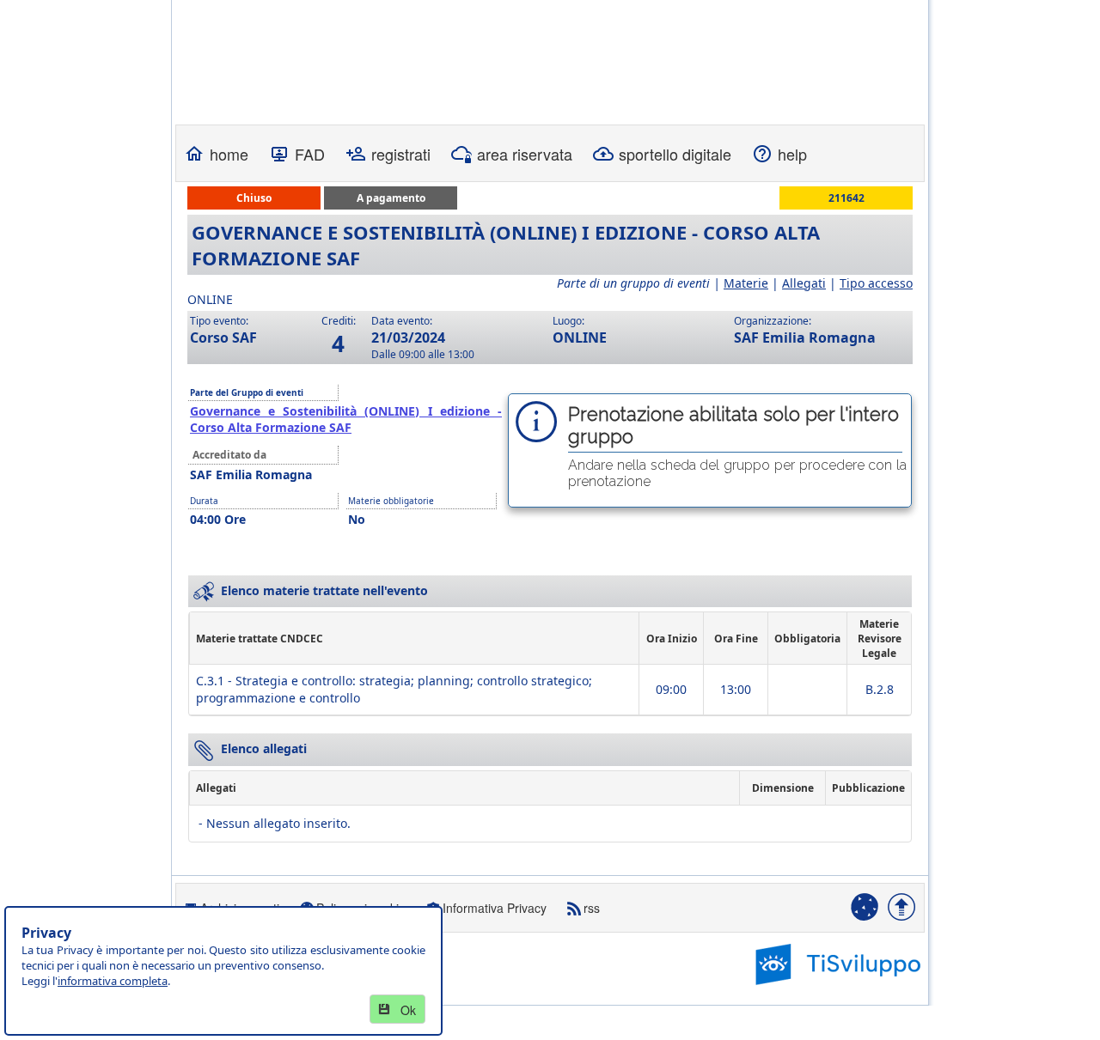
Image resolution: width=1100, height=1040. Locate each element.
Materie (746, 283)
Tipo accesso (876, 283)
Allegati (804, 283)
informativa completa (113, 980)
